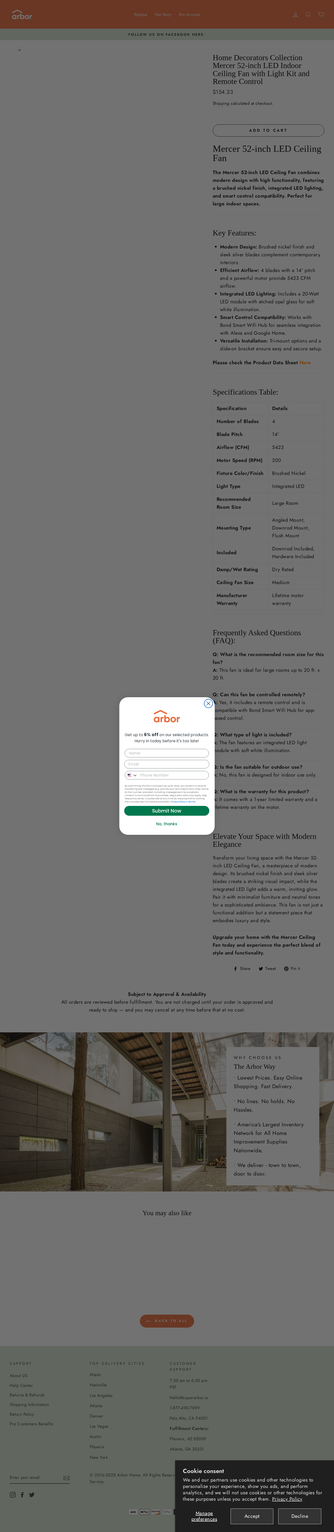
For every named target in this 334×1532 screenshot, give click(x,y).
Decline (299, 1516)
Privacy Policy (287, 1499)
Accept (252, 1516)
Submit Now (166, 810)
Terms (191, 801)
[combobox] (131, 775)
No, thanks (166, 824)
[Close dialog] (208, 703)
